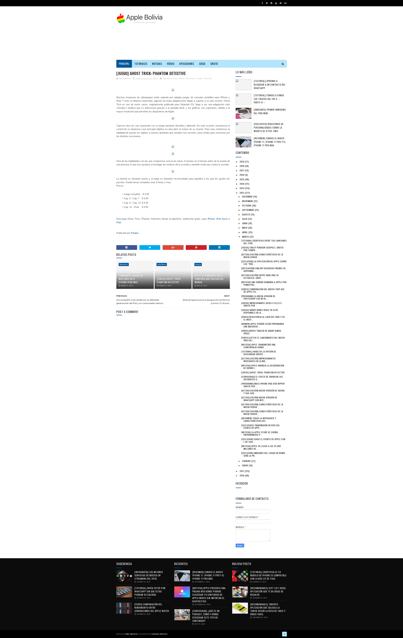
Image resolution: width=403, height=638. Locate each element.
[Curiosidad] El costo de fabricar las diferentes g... (262, 378)
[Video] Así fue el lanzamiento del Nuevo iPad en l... (263, 339)
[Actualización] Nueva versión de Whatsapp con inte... (259, 399)
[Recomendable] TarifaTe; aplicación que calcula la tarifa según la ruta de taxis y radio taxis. (267, 609)
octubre (247, 205)
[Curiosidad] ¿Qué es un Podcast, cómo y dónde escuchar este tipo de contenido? (206, 615)
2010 (242, 475)
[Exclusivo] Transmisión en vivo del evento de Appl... (260, 427)
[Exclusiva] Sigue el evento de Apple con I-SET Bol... (263, 440)
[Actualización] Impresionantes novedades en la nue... (258, 360)
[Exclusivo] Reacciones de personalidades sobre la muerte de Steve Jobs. (269, 127)
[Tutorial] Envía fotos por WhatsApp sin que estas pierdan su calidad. (149, 591)
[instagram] (271, 3)
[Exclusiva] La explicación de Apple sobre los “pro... (264, 263)
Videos (170, 64)
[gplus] (285, 3)
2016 (242, 174)
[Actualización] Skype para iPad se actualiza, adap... (260, 276)
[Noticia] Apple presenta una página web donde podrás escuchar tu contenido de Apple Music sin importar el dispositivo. (208, 594)
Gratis (214, 64)
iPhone (181, 78)
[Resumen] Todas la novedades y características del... (258, 419)
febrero (246, 461)
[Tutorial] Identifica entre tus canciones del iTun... (264, 242)
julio (245, 218)
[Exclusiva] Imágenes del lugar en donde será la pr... (263, 454)
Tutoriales (140, 64)
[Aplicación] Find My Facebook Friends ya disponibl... (263, 270)
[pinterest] (280, 3)
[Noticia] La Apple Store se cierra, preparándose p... (259, 433)
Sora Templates (131, 634)
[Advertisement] (229, 33)
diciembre (247, 196)
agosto (246, 214)
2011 (242, 471)
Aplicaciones (186, 64)
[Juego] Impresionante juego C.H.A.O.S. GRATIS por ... (261, 304)
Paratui (134, 233)
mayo (245, 227)
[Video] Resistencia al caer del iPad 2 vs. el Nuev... (263, 318)
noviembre (248, 201)
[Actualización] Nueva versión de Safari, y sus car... (263, 392)
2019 (242, 161)
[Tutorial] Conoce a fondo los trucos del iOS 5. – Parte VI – (269, 98)
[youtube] (276, 3)
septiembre (248, 209)
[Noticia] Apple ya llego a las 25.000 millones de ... (261, 447)
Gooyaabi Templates (159, 634)
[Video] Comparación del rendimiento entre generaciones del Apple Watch (151, 607)
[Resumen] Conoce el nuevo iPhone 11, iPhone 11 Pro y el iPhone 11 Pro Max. (270, 141)
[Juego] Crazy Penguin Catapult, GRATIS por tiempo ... (262, 249)
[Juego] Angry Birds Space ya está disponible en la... (259, 311)
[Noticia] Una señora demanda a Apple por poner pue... (264, 283)
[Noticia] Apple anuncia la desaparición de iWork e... (262, 367)
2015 (242, 179)
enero (245, 465)
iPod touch (191, 78)
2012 (242, 192)
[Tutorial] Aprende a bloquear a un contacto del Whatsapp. (270, 84)
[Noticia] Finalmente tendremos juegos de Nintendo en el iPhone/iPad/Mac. (131, 277)
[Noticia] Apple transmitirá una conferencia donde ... (258, 346)
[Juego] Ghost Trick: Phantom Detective (169, 280)
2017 (242, 170)
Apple (198, 264)
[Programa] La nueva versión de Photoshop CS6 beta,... (258, 297)
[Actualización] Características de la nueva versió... (262, 256)
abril (245, 232)
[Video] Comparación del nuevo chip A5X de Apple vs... (262, 290)
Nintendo (208, 78)
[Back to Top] (284, 634)
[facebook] (262, 3)
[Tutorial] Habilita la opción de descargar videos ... (258, 353)
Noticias (157, 64)
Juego (202, 64)
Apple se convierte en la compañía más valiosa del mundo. (209, 279)
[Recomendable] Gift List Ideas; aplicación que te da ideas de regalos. (268, 591)
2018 (242, 166)
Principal (124, 64)
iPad (175, 78)
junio (245, 223)
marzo (246, 236)
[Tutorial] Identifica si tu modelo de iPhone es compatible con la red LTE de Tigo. (268, 575)
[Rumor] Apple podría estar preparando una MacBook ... (262, 325)
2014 (242, 183)
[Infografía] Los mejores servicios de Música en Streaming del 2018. (148, 575)
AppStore (167, 78)
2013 (242, 188)
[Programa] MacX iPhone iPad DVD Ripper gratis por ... (263, 385)
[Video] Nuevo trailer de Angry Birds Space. (261, 332)
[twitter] (267, 3)
